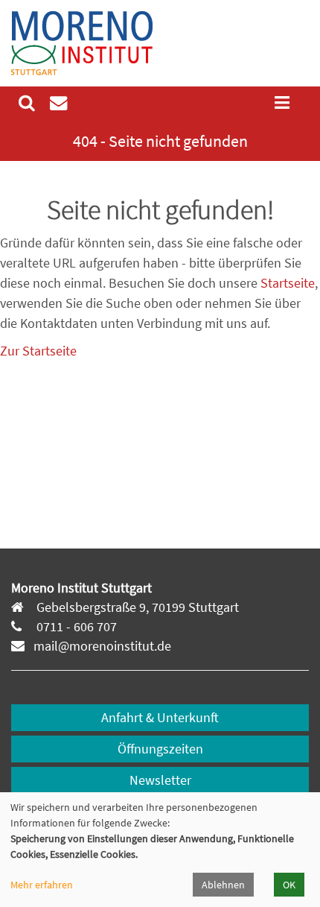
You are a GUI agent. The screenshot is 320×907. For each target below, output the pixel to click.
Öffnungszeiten (160, 748)
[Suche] (26, 102)
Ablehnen (223, 884)
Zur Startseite (38, 350)
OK (289, 884)
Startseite (287, 282)
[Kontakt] (58, 102)
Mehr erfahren (41, 884)
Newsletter (160, 780)
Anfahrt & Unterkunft (160, 717)
